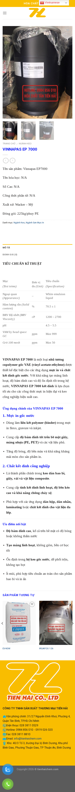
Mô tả (6, 247)
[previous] (8, 72)
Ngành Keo (25, 143)
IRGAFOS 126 (46, 648)
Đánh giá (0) (10, 254)
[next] (66, 72)
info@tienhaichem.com (28, 738)
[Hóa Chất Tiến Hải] (37, 13)
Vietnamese (52, 2)
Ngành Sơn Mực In (35, 222)
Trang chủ (9, 143)
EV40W (6, 648)
